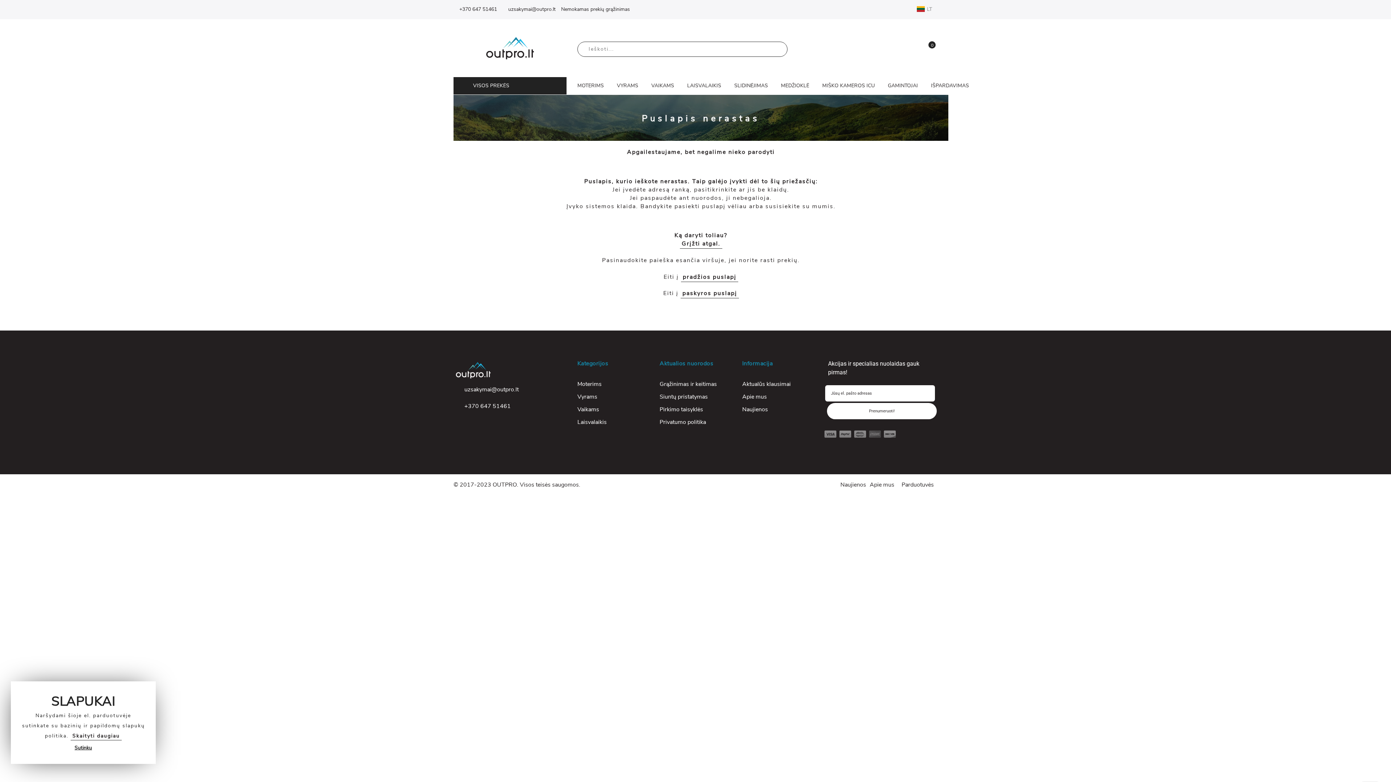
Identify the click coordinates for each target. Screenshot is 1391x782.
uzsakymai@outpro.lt (532, 9)
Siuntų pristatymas (684, 397)
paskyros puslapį (709, 293)
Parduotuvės (918, 485)
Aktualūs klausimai (766, 384)
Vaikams (588, 409)
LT (930, 9)
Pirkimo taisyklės (681, 409)
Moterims (589, 384)
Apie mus (754, 397)
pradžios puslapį (709, 277)
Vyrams (587, 397)
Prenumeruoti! (882, 411)
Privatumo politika (683, 422)
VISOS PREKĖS (491, 85)
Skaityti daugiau (96, 735)
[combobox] (682, 49)
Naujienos (755, 409)
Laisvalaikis (592, 422)
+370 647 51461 (478, 9)
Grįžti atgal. (701, 244)
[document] (83, 722)
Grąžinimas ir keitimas (688, 384)
